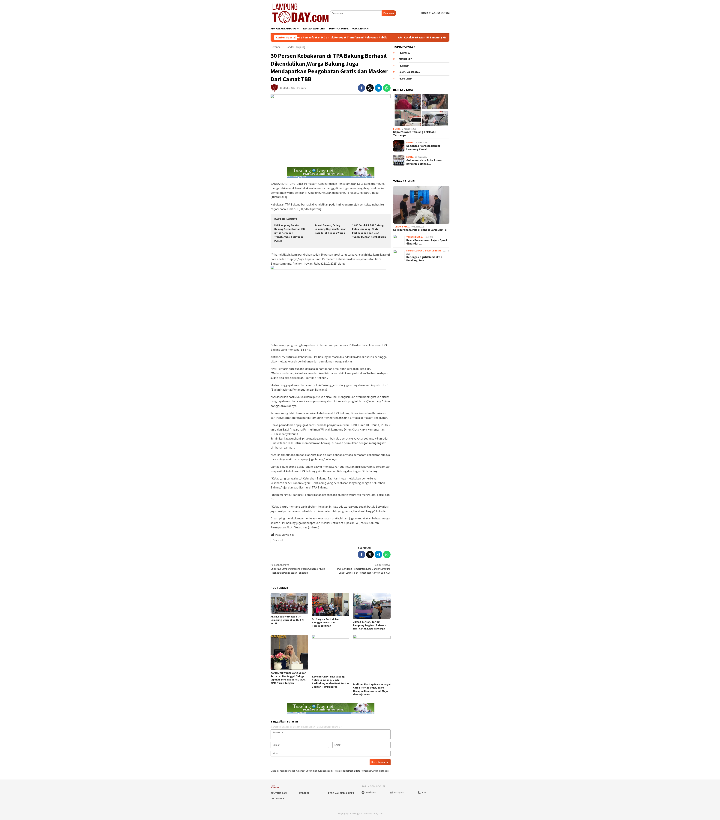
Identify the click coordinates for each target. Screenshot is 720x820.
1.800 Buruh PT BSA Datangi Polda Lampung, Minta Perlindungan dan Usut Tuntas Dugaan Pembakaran (330, 681)
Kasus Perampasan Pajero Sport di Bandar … (426, 242)
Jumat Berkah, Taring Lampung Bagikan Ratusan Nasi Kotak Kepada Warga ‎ (330, 229)
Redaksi (304, 793)
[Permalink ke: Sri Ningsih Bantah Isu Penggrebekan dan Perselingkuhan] (330, 604)
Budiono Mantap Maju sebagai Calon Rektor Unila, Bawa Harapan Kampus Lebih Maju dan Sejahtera (372, 689)
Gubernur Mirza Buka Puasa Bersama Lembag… (424, 161)
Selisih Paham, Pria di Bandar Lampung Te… (421, 230)
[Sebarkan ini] (361, 88)
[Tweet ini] (370, 88)
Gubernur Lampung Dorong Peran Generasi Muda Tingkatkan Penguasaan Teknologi (298, 568)
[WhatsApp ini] (387, 88)
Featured (278, 540)
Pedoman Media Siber (341, 793)
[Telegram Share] (378, 88)
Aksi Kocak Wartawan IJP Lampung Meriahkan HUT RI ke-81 (388, 37)
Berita (396, 129)
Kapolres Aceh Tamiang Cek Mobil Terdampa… (414, 133)
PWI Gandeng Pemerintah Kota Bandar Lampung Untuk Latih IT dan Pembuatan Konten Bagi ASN (364, 568)
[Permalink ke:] (274, 87)
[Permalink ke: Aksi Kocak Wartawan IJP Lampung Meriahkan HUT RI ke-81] (289, 603)
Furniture (405, 59)
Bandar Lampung (415, 250)
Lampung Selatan (409, 72)
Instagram (399, 792)
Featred (404, 65)
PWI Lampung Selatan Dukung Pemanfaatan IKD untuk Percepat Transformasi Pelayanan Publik (289, 233)
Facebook (371, 792)
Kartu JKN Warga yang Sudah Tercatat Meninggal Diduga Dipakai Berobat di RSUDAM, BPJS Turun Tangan (288, 678)
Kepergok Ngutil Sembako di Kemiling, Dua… (424, 258)
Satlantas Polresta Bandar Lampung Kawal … (423, 147)
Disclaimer (277, 798)
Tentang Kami (279, 793)
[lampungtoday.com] (300, 13)
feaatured (405, 78)
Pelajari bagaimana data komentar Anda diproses (361, 770)
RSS (424, 792)
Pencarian (388, 13)
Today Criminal (401, 226)
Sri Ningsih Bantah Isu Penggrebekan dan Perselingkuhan (325, 622)
